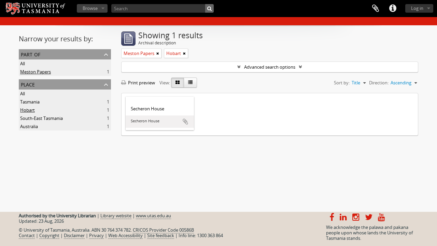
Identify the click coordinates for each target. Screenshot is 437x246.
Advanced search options (269, 67)
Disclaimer (74, 235)
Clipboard (375, 8)
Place (28, 83)
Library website (115, 216)
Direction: (379, 83)
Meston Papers (35, 72)
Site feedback (160, 235)
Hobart (27, 110)
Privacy (96, 235)
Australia (29, 126)
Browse (90, 8)
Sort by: (342, 83)
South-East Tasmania (41, 118)
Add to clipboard (185, 121)
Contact (27, 235)
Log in (417, 8)
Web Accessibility (125, 235)
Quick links (392, 8)
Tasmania (30, 102)
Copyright (49, 235)
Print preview (141, 83)
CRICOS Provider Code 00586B (163, 230)
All (22, 63)
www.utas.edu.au (153, 216)
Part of (30, 53)
